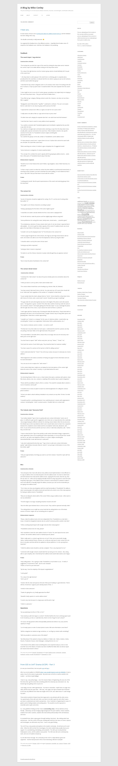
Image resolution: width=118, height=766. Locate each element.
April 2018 (79, 338)
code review (89, 203)
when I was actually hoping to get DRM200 (53, 672)
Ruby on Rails (80, 99)
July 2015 (79, 352)
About (28, 15)
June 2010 (79, 429)
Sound (79, 103)
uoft (83, 223)
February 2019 (80, 331)
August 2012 (80, 390)
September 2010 (81, 423)
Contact (35, 15)
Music (78, 84)
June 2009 (79, 452)
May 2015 (79, 356)
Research (79, 95)
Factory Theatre (81, 294)
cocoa (83, 203)
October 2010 (80, 421)
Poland (79, 94)
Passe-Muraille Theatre (83, 296)
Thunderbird (40, 652)
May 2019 (79, 325)
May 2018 (79, 336)
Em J (78, 248)
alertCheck (80, 57)
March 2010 (80, 434)
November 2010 (81, 419)
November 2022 (81, 319)
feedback (22, 654)
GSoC (78, 74)
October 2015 (80, 350)
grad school (90, 210)
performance (81, 217)
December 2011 (81, 400)
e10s (92, 206)
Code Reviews (80, 59)
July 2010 (79, 427)
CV (42, 15)
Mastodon (79, 259)
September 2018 (81, 332)
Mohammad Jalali (81, 261)
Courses (79, 65)
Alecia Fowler (80, 232)
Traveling (79, 113)
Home (21, 15)
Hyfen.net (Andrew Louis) (83, 252)
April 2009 (79, 456)
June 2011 (79, 408)
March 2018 (80, 340)
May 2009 (79, 454)
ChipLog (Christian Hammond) (84, 240)
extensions (91, 208)
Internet (79, 76)
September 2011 (81, 404)
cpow (85, 206)
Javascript (79, 78)
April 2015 (79, 357)
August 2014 (80, 365)
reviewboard (87, 219)
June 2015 (79, 354)
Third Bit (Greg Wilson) (82, 269)
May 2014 (79, 371)
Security (79, 101)
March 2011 (80, 411)
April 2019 (79, 327)
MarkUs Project (81, 280)
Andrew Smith (80, 234)
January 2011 (80, 415)
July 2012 (79, 392)
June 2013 (79, 379)
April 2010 (79, 433)
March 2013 (80, 382)
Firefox (79, 70)
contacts (64, 652)
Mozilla (34, 652)
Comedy (79, 61)
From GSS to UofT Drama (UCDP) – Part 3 (37, 664)
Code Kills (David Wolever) (83, 242)
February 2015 (80, 361)
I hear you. (24, 29)
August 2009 (80, 448)
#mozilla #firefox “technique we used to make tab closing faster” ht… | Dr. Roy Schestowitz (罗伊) (87, 134)
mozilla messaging (81, 215)
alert (88, 201)
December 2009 (81, 440)
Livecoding (80, 80)
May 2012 (79, 396)
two (48, 668)
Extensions (80, 69)
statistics (92, 220)
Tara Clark (79, 267)
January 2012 (80, 398)
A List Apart (80, 309)
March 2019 (80, 329)
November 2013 (81, 377)
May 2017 (79, 348)
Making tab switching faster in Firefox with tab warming (85, 138)
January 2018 (80, 344)
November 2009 (81, 442)
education (79, 207)
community (58, 652)
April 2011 (79, 409)
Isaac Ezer (79, 255)
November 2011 (81, 402)
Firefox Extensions (81, 72)
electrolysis (85, 207)
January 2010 (80, 438)
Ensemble (79, 67)
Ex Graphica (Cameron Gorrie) (84, 250)
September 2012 (81, 388)
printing (93, 217)
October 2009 (80, 444)
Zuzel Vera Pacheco (82, 271)
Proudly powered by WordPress (27, 759)
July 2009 (79, 450)
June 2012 (79, 394)
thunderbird (37, 654)
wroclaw (90, 223)
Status (79, 105)
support (61, 743)
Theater (34, 743)
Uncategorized (81, 117)
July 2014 (79, 367)
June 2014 (79, 369)
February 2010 (80, 436)
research (79, 218)
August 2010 (80, 425)
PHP (78, 92)
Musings (79, 86)
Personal (79, 90)
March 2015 (80, 359)
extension (85, 208)
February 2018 (80, 342)
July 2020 (79, 323)
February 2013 (80, 384)
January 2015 (80, 363)
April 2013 (79, 381)
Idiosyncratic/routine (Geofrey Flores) (86, 254)
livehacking (90, 212)
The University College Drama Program (86, 300)
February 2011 (80, 413)
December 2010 (81, 417)
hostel (78, 212)
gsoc (94, 210)
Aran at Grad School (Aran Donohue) (86, 236)
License (48, 15)
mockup (27, 654)
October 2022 (80, 321)
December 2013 (81, 375)
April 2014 (79, 373)
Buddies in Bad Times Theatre (84, 292)
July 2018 (79, 334)
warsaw (85, 223)
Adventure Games (81, 55)
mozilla (31, 654)
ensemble (53, 743)
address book (52, 652)
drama (89, 206)
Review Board (80, 97)
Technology (80, 107)
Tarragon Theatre (81, 298)
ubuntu (93, 222)
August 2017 (80, 346)
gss (58, 743)
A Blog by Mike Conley (31, 7)
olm (87, 215)
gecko (85, 210)
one (43, 668)
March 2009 (80, 458)
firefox (80, 210)
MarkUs (79, 214)
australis (79, 203)
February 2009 (80, 459)
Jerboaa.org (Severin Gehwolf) (84, 257)
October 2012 (80, 386)
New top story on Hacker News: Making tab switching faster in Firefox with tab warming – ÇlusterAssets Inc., (86, 144)
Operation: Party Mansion (83, 88)
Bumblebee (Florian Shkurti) (84, 238)
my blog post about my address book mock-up (48, 33)
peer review (90, 215)
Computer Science (81, 63)
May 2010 (79, 431)
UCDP (38, 743)
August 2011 (80, 406)
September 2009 (81, 446)
